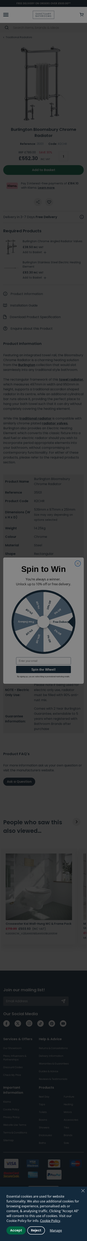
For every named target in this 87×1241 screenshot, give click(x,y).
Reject (36, 1230)
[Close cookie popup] (83, 1190)
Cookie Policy (50, 1220)
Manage (56, 1230)
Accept (16, 1230)
